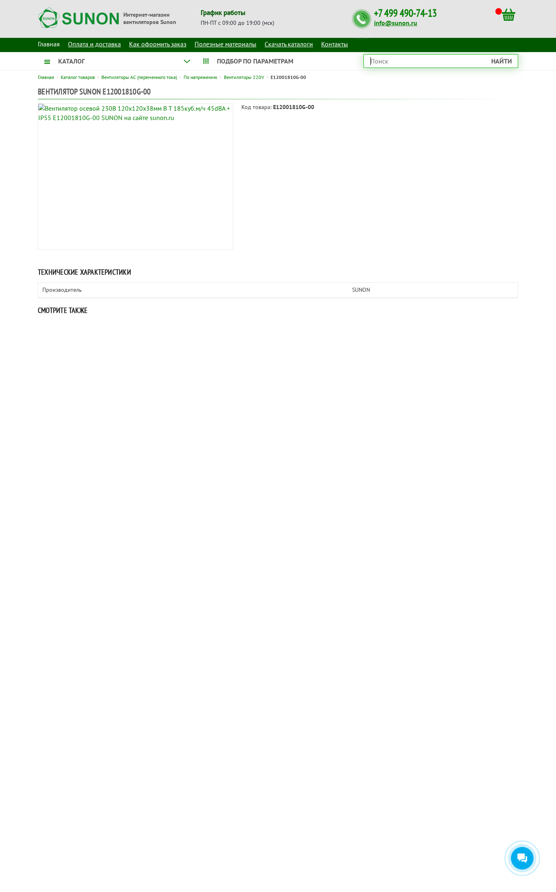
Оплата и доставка (94, 44)
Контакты (334, 44)
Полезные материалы (225, 44)
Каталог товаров (78, 77)
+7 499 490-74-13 (405, 13)
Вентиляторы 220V (244, 77)
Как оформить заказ (157, 44)
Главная (46, 77)
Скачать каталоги (289, 44)
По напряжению (200, 77)
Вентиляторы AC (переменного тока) (139, 77)
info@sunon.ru (395, 23)
